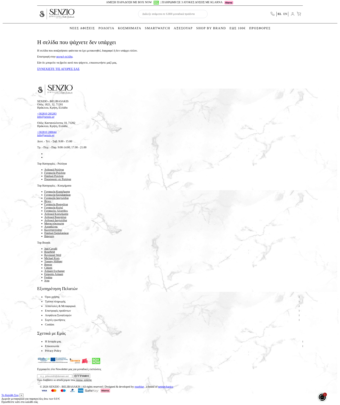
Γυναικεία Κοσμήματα (57, 191)
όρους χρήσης (84, 379)
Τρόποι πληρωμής (55, 301)
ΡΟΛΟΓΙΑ (106, 28)
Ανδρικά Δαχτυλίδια (55, 220)
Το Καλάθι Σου (10, 395)
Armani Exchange (54, 270)
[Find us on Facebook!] (45, 153)
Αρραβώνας (51, 226)
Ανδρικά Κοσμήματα (56, 213)
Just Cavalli (50, 248)
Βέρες (47, 201)
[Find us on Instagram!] (45, 157)
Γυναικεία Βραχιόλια (56, 204)
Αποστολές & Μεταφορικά (60, 306)
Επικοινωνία (52, 346)
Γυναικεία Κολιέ (53, 207)
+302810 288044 (46, 132)
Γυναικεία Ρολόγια (54, 172)
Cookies (49, 324)
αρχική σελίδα (64, 56)
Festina (48, 277)
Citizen (48, 267)
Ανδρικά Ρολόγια (54, 169)
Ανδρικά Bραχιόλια (55, 217)
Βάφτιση (49, 236)
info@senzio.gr (45, 116)
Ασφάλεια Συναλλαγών (58, 315)
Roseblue (139, 386)
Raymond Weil (52, 255)
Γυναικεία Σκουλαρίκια (57, 194)
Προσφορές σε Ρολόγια (57, 179)
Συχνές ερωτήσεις (55, 319)
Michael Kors (52, 258)
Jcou (46, 280)
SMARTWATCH (157, 28)
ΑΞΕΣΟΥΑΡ (183, 28)
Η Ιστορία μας (53, 341)
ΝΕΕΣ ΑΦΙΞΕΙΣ (82, 28)
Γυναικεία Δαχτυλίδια (56, 197)
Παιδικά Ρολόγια (53, 176)
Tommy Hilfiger (53, 261)
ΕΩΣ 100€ (238, 28)
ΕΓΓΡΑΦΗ (81, 376)
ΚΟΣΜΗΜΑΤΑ (129, 28)
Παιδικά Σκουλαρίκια (56, 233)
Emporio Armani (53, 274)
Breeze (48, 264)
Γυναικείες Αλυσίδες (56, 210)
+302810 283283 (46, 113)
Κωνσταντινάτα (53, 229)
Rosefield (49, 251)
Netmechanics (165, 386)
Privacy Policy (53, 350)
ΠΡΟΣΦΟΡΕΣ (260, 28)
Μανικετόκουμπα (54, 223)
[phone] (273, 14)
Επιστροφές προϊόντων (58, 310)
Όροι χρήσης (52, 296)
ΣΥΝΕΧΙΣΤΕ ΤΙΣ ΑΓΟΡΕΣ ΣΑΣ (58, 69)
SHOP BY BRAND (211, 28)
